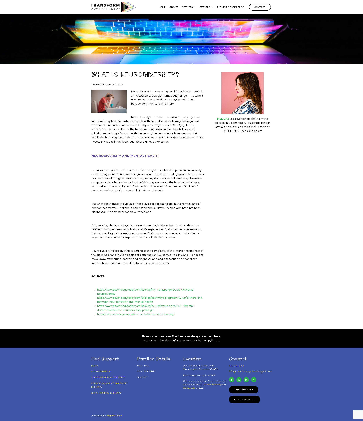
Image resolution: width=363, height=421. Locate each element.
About (174, 7)
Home (162, 7)
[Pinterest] (253, 379)
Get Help (204, 7)
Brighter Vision (114, 415)
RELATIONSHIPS (100, 371)
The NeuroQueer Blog (230, 7)
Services (187, 7)
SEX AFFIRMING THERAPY (106, 393)
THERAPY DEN (243, 389)
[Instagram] (238, 379)
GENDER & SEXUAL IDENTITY (108, 377)
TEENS (95, 365)
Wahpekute (189, 388)
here (217, 336)
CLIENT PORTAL (244, 399)
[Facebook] (231, 379)
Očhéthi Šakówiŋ (212, 384)
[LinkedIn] (246, 379)
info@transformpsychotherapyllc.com (196, 340)
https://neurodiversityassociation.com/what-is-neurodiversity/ (135, 314)
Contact (260, 7)
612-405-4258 (236, 365)
